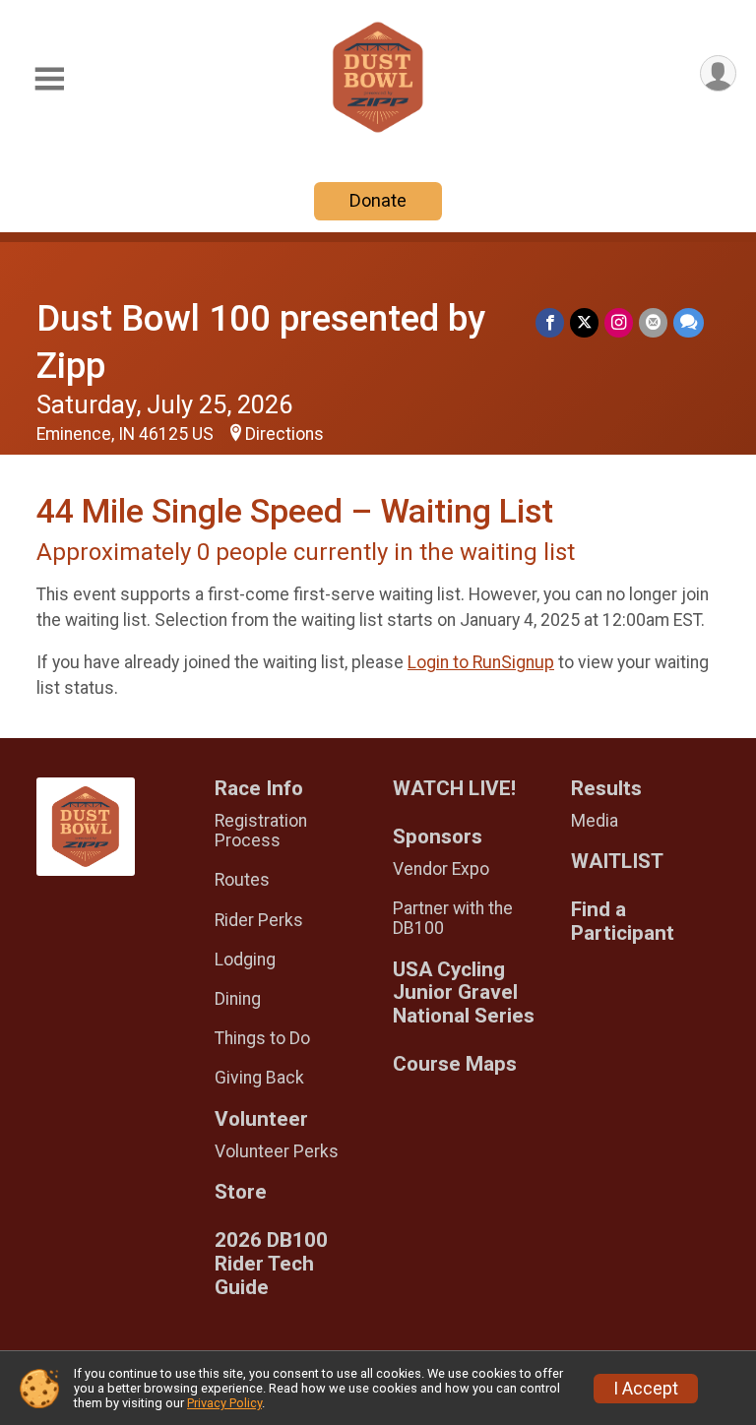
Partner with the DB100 (453, 918)
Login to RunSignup (481, 662)
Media (594, 821)
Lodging (245, 959)
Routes (242, 880)
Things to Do (262, 1038)
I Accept (645, 1388)
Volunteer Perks (277, 1151)
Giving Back (259, 1077)
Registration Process (261, 830)
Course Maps (455, 1064)
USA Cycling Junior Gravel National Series (464, 993)
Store (241, 1192)
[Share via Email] (653, 322)
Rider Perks (259, 920)
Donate (378, 200)
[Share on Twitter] (584, 322)
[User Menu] (718, 73)
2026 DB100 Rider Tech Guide (271, 1264)
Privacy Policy (224, 1402)
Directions (284, 434)
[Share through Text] (688, 322)
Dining (238, 999)
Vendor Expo (441, 869)
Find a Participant (622, 921)
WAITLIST (617, 861)
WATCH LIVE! (454, 788)
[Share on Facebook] (550, 322)
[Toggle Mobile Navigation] (49, 79)
